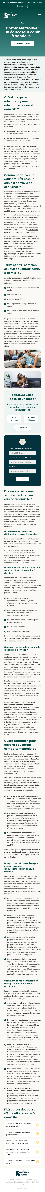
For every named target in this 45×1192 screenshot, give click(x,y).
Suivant (23, 479)
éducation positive (28, 555)
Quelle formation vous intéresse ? (20, 449)
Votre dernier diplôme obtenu (19, 458)
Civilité (11, 467)
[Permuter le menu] (39, 15)
